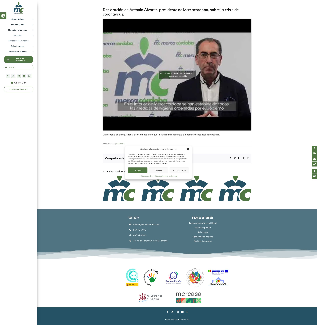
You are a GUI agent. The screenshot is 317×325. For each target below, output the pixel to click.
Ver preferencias (179, 170)
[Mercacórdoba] (19, 2)
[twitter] (13, 76)
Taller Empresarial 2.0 (181, 319)
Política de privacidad (161, 176)
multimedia (120, 144)
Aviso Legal (173, 176)
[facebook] (8, 76)
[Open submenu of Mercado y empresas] (32, 30)
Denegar (158, 170)
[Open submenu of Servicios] (32, 35)
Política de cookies (146, 176)
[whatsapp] (29, 76)
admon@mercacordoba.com (146, 224)
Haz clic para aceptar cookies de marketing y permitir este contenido (177, 74)
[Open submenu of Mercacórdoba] (32, 19)
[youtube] (24, 76)
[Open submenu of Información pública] (32, 51)
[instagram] (19, 76)
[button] (3, 15)
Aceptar (137, 170)
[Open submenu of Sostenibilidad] (32, 24)
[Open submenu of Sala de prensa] (32, 46)
